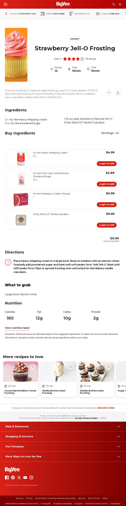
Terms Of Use (94, 498)
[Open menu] (5, 4)
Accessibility (115, 503)
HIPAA (105, 498)
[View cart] (119, 4)
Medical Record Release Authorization (22, 503)
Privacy (29, 498)
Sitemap (19, 498)
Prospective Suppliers (62, 503)
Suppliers (79, 503)
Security (81, 498)
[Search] (113, 4)
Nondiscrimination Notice (96, 503)
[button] (65, 59)
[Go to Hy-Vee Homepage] (63, 4)
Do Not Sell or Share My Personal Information (55, 498)
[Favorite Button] (109, 92)
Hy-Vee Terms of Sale (86, 418)
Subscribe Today (105, 408)
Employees (46, 503)
